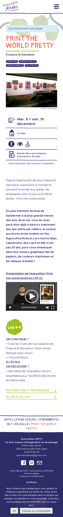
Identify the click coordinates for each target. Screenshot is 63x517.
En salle (21, 424)
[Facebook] (23, 462)
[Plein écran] (52, 307)
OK (14, 511)
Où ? (10, 424)
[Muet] (47, 307)
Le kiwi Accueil (25, 420)
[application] (31, 296)
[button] (31, 296)
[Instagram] (31, 462)
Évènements (48, 420)
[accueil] (11, 6)
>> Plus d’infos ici (17, 357)
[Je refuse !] (58, 500)
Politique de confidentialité (31, 476)
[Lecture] (10, 307)
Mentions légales (31, 473)
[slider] (28, 307)
